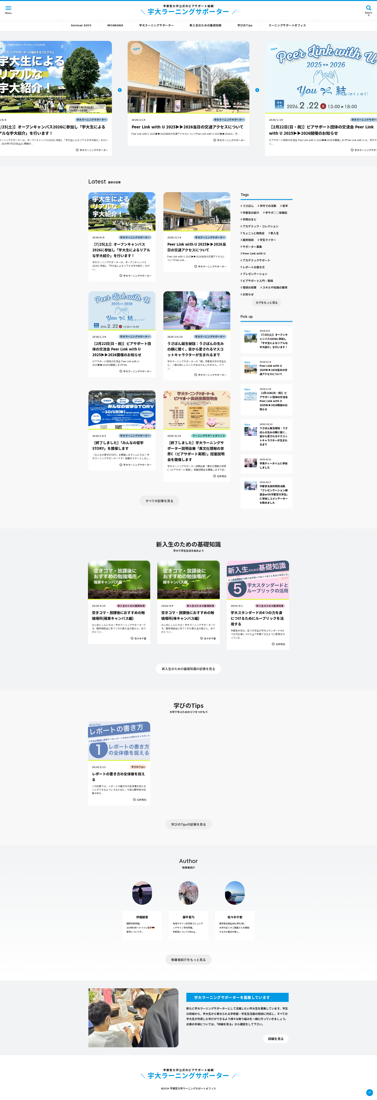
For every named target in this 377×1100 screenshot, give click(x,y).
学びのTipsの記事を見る (188, 824)
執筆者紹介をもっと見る (188, 959)
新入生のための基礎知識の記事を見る (188, 668)
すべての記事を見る (159, 500)
